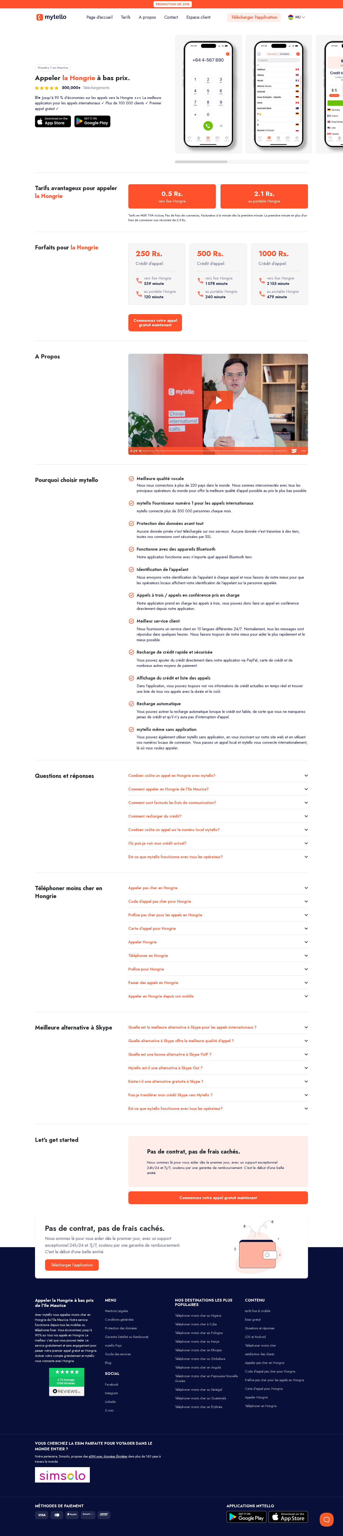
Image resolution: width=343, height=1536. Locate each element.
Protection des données (121, 1328)
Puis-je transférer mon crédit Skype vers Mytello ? (170, 1095)
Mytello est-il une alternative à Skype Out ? (165, 1068)
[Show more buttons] (303, 451)
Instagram (111, 1393)
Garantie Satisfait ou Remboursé (126, 1336)
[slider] (213, 451)
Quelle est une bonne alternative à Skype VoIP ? (169, 1054)
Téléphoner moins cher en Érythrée (198, 1407)
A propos (147, 17)
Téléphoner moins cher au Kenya (197, 1341)
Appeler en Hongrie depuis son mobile (160, 996)
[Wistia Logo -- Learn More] (294, 451)
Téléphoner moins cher (260, 1345)
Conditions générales (119, 1319)
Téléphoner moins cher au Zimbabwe (200, 1358)
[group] (208, 94)
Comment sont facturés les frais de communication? (172, 802)
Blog (108, 1362)
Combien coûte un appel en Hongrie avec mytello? (171, 775)
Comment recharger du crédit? (155, 816)
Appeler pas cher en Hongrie (152, 888)
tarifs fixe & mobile (257, 1311)
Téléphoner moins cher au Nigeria (198, 1315)
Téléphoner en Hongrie (148, 955)
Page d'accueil (102, 17)
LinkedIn (110, 1401)
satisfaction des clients (259, 1354)
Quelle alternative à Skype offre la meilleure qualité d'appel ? (181, 1041)
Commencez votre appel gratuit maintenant (155, 323)
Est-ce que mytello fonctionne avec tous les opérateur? (175, 857)
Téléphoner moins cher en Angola (198, 1367)
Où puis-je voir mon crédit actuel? (157, 843)
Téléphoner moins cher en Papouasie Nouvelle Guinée (206, 1378)
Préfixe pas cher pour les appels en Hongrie (165, 915)
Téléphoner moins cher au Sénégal (198, 1389)
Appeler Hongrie (142, 942)
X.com (109, 1410)
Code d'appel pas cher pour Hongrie (159, 901)
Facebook (111, 1384)
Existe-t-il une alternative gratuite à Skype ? (165, 1081)
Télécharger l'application (254, 17)
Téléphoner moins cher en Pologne (199, 1333)
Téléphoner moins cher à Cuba (196, 1324)
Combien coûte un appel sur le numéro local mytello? (174, 830)
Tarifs (125, 17)
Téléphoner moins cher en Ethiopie (198, 1350)
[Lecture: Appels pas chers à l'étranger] (218, 400)
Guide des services (118, 1354)
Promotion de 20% (172, 4)
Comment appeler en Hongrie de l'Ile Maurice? (168, 789)
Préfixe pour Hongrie (146, 969)
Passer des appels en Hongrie (153, 982)
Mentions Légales (116, 1311)
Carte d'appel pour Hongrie (152, 928)
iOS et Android (255, 1336)
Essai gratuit (253, 1319)
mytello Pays (113, 1345)
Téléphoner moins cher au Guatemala (200, 1398)
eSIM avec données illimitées (108, 1456)
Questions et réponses (259, 1328)
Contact (171, 17)
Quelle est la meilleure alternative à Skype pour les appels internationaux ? (192, 1027)
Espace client (198, 17)
